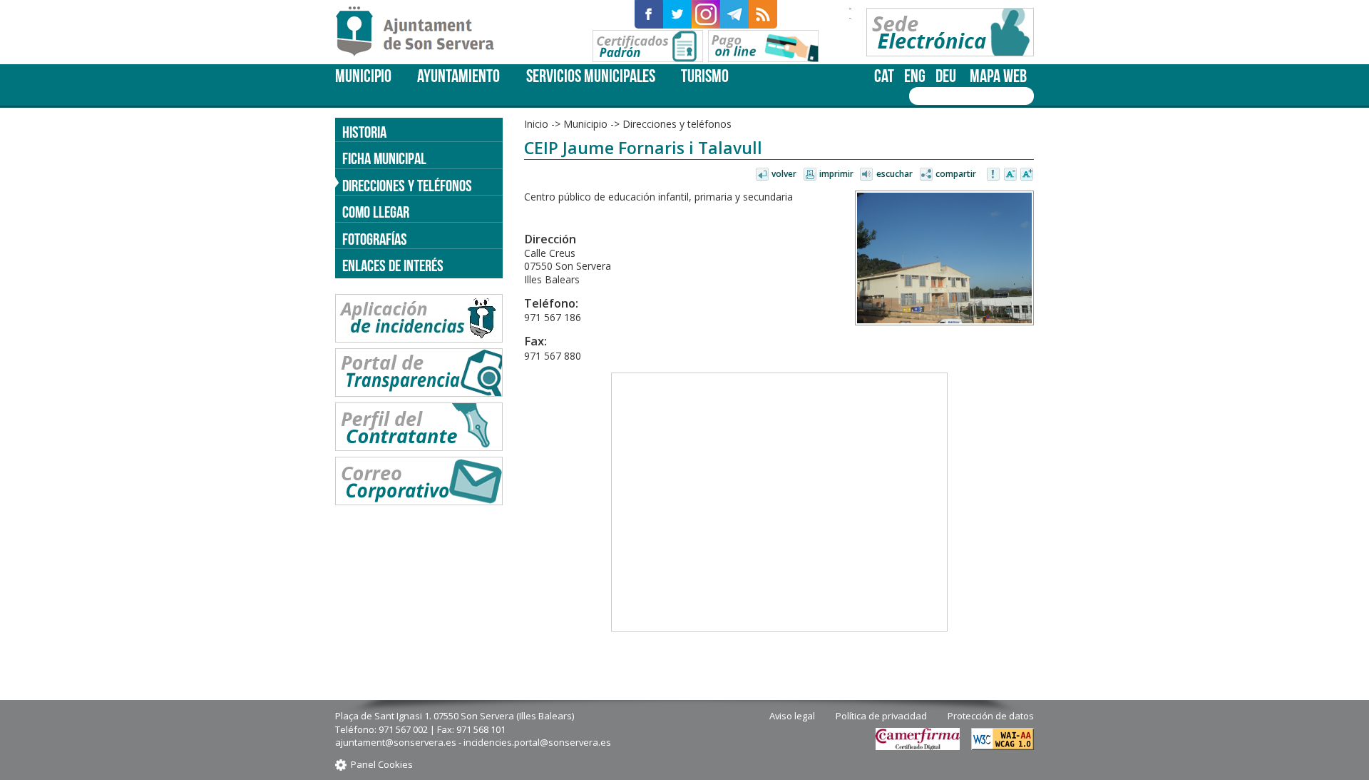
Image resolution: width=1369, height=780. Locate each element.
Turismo (705, 76)
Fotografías (374, 239)
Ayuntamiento (458, 76)
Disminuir (1010, 175)
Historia (364, 132)
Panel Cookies (382, 764)
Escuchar (894, 174)
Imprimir (836, 174)
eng (915, 76)
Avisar (994, 175)
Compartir (955, 174)
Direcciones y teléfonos (407, 185)
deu (945, 76)
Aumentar (1027, 175)
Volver (783, 174)
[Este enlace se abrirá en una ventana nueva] (649, 14)
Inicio (536, 124)
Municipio (363, 76)
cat (884, 76)
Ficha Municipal (384, 158)
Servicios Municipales (590, 76)
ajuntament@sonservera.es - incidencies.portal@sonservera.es (473, 742)
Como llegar (375, 212)
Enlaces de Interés (392, 265)
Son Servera (421, 32)
